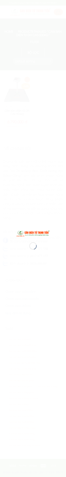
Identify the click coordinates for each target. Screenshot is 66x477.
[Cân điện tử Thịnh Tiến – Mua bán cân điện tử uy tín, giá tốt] (33, 233)
